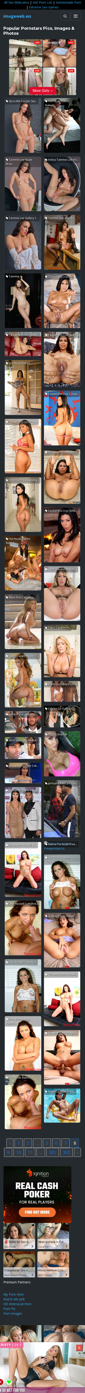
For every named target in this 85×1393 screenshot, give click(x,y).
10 (18, 1152)
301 (52, 1152)
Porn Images (12, 1313)
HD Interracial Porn (17, 1304)
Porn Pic (9, 1309)
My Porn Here (13, 1294)
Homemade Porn (68, 2)
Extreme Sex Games (44, 7)
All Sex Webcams (16, 2)
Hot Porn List (42, 2)
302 (66, 1152)
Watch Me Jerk (14, 1299)
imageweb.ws (17, 16)
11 (30, 1152)
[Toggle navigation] (75, 16)
